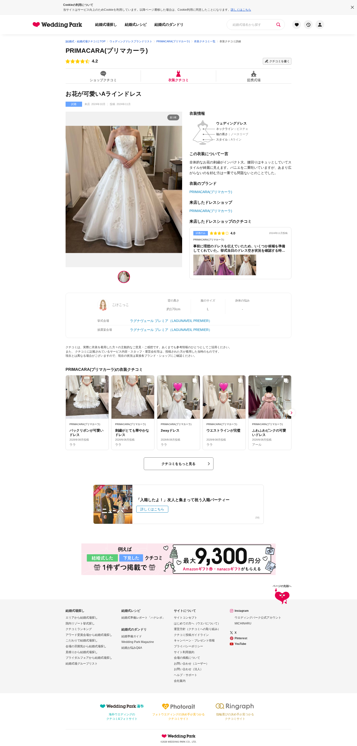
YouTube (240, 644)
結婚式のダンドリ (169, 24)
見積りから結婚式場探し (82, 652)
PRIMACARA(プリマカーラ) (107, 50)
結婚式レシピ (136, 24)
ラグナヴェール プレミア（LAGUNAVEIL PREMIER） (171, 321)
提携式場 (254, 80)
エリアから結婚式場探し (82, 617)
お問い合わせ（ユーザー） (191, 663)
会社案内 (180, 681)
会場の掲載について (187, 657)
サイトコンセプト (185, 617)
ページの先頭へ (282, 586)
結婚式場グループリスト (82, 663)
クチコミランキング (79, 629)
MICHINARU (243, 623)
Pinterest (241, 638)
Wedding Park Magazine (137, 642)
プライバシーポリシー (188, 646)
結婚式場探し (106, 24)
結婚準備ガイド (131, 636)
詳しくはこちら (241, 9)
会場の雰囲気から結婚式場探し (86, 646)
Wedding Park (178, 736)
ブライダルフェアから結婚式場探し (89, 657)
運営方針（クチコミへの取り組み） (197, 629)
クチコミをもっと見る (179, 464)
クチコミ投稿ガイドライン (191, 635)
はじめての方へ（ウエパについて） (197, 623)
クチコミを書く (279, 61)
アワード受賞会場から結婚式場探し (89, 635)
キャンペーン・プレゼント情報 (194, 640)
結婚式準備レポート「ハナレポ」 (143, 617)
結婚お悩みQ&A (131, 647)
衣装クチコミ (178, 80)
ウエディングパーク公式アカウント (258, 617)
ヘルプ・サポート (185, 675)
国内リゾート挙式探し (80, 623)
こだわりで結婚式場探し (82, 640)
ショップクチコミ (103, 80)
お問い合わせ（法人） (188, 669)
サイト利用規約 (184, 652)
